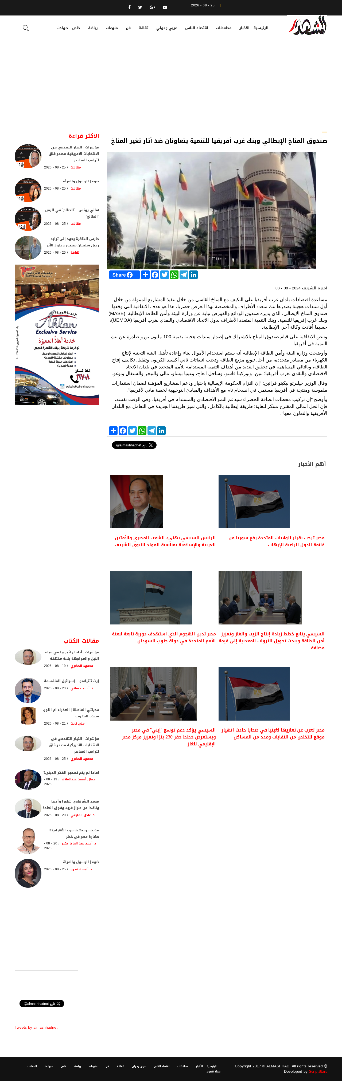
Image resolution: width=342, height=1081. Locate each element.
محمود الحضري (82, 666)
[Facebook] (129, 7)
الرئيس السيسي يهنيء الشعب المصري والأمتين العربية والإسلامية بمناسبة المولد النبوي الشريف (165, 541)
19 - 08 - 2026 (55, 666)
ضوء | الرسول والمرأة (81, 181)
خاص (76, 28)
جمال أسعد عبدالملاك (78, 779)
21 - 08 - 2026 (55, 723)
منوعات (112, 28)
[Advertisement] (171, 85)
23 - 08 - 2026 (55, 688)
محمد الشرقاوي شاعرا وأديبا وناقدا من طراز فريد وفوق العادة (70, 804)
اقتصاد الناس (196, 28)
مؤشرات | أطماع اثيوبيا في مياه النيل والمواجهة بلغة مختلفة (72, 655)
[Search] (26, 28)
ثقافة (143, 28)
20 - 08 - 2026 (55, 815)
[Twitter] (140, 7)
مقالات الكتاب (81, 641)
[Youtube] (165, 7)
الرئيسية (261, 28)
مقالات (76, 167)
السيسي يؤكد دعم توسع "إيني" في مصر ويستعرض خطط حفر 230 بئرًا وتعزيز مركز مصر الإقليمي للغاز (169, 737)
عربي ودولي (166, 28)
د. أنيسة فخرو (81, 869)
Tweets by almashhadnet (36, 1027)
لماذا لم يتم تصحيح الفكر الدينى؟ (71, 772)
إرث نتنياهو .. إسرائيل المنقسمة (71, 681)
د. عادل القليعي (83, 815)
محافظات (223, 28)
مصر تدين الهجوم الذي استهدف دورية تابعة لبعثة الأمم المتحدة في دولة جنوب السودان (164, 637)
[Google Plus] (152, 7)
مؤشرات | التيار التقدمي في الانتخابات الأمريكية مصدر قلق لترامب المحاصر (74, 153)
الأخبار (244, 28)
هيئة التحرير (213, 1071)
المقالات (32, 1066)
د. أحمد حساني (82, 688)
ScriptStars (318, 1071)
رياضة (93, 28)
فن (128, 28)
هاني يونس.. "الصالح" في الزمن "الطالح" (72, 213)
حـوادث (62, 28)
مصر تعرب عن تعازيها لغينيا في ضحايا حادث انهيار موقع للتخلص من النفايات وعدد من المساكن (273, 733)
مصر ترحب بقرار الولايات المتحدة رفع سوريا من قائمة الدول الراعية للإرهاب (276, 541)
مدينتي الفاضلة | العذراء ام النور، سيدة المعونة (71, 713)
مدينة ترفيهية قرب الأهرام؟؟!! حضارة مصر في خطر (73, 833)
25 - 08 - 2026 (55, 167)
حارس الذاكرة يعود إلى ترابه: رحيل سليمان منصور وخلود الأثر (73, 242)
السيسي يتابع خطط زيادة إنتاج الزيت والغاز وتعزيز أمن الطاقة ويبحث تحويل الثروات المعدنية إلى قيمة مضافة (272, 641)
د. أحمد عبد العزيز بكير (79, 843)
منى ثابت (78, 723)
